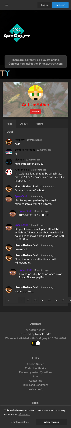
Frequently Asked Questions (35, 372)
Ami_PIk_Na (22, 169)
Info (35, 376)
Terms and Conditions (35, 384)
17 (63, 300)
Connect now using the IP (36, 63)
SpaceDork (21, 196)
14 (42, 300)
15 (49, 300)
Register (60, 4)
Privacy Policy (36, 388)
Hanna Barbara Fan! (26, 186)
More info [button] (24, 414)
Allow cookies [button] (51, 422)
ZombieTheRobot (25, 149)
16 (56, 300)
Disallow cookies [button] (20, 422)
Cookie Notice (35, 363)
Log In (44, 4)
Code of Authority (35, 368)
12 (28, 300)
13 (35, 300)
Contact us (35, 380)
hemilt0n (20, 139)
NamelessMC (43, 334)
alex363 (19, 159)
